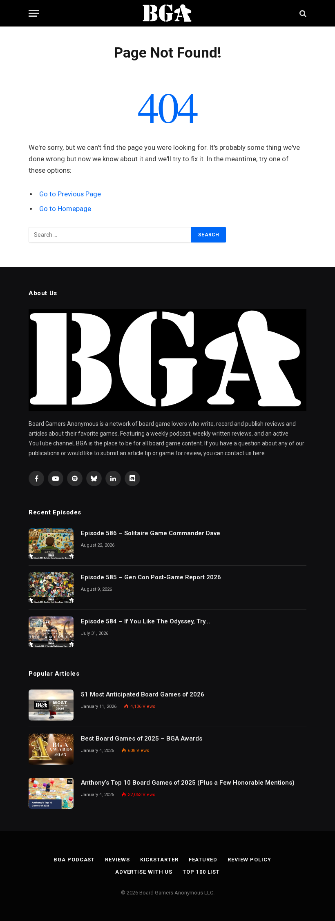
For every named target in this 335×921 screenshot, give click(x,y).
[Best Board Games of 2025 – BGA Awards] (51, 749)
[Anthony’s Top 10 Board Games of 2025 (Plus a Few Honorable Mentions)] (51, 793)
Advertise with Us (143, 872)
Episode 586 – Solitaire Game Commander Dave (150, 533)
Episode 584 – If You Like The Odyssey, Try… (145, 621)
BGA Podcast (74, 859)
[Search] (302, 13)
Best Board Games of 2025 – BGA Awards (141, 738)
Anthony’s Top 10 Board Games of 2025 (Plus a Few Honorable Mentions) (188, 782)
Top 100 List (201, 872)
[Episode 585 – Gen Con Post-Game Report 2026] (51, 587)
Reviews (117, 859)
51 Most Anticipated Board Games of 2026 (142, 694)
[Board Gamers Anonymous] (167, 13)
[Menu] (34, 13)
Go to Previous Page (70, 194)
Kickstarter (159, 859)
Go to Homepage (65, 209)
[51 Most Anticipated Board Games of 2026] (51, 705)
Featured (203, 859)
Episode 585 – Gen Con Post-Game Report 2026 (151, 577)
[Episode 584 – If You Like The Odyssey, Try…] (51, 631)
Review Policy (249, 859)
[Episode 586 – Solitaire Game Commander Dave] (51, 543)
